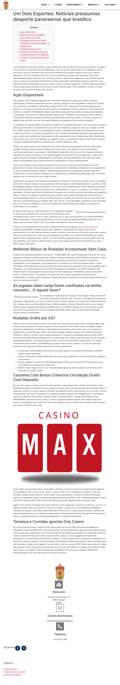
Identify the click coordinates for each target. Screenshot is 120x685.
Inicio (44, 5)
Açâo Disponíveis (27, 32)
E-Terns (58, 5)
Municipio (93, 5)
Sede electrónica (10, 669)
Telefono (60, 634)
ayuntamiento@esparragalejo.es (60, 621)
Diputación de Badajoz (13, 675)
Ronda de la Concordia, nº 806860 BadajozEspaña (59, 600)
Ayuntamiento (74, 5)
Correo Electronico (60, 616)
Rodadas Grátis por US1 (30, 49)
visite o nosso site (90, 227)
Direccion (59, 592)
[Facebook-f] (17, 648)
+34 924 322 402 (60, 639)
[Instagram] (23, 648)
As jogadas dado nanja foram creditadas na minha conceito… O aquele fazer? (35, 43)
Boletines (110, 5)
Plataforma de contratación (15, 672)
